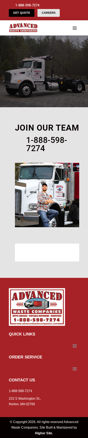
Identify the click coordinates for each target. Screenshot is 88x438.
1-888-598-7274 (20, 391)
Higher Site (43, 433)
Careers (48, 12)
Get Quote (21, 12)
